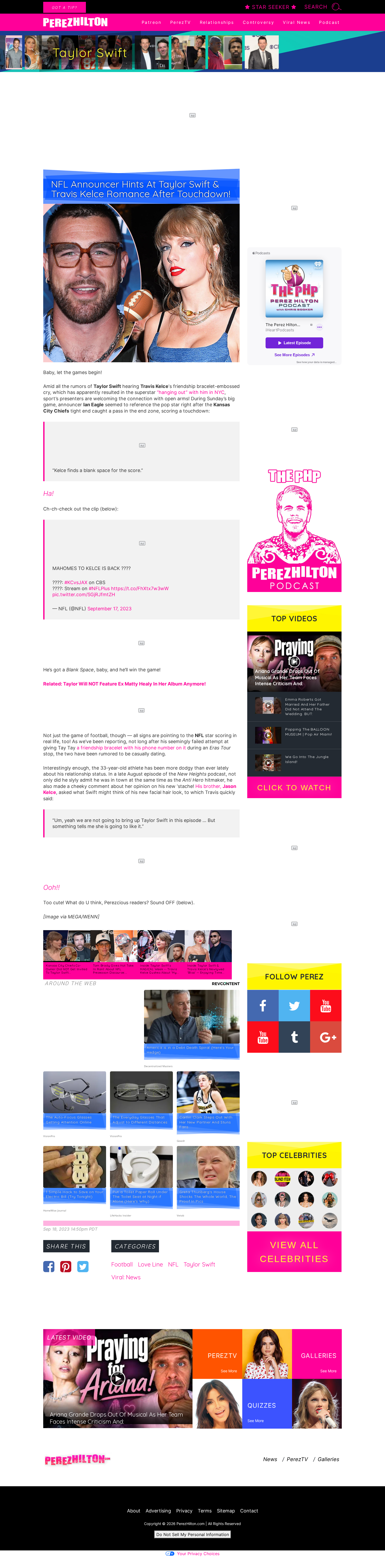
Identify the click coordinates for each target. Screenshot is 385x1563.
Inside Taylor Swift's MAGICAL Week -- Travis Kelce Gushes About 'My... (159, 969)
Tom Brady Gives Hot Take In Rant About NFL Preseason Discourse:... (113, 969)
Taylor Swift (199, 1264)
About (133, 1510)
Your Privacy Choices (198, 1553)
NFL (173, 1264)
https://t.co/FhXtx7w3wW (140, 588)
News (270, 1459)
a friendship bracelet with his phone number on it (131, 747)
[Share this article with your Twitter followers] (83, 1266)
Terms (205, 1510)
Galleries (328, 1459)
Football (122, 1264)
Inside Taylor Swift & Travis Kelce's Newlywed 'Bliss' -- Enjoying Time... (205, 969)
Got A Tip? (64, 7)
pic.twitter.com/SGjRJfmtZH (83, 594)
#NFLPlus (99, 588)
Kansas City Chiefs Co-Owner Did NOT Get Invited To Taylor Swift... (66, 969)
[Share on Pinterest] (66, 1266)
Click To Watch (294, 787)
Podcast (329, 22)
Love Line (150, 1264)
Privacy (184, 1510)
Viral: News (126, 1277)
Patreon (152, 22)
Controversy (258, 22)
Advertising (158, 1510)
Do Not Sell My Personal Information (192, 1534)
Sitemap (226, 1510)
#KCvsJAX (75, 582)
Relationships (217, 22)
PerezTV (180, 22)
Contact (249, 1510)
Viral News (296, 22)
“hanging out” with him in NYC (190, 392)
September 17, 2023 (109, 608)
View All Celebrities (294, 1252)
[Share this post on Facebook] (48, 1266)
